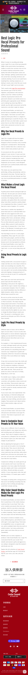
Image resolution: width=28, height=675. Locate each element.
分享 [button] (4, 58)
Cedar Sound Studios (10, 670)
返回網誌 (15, 562)
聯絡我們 (5, 610)
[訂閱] (23, 581)
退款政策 (5, 624)
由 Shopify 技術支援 (22, 671)
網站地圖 (5, 634)
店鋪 (4, 607)
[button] (3, 9)
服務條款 (5, 627)
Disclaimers (6, 631)
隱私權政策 (6, 620)
